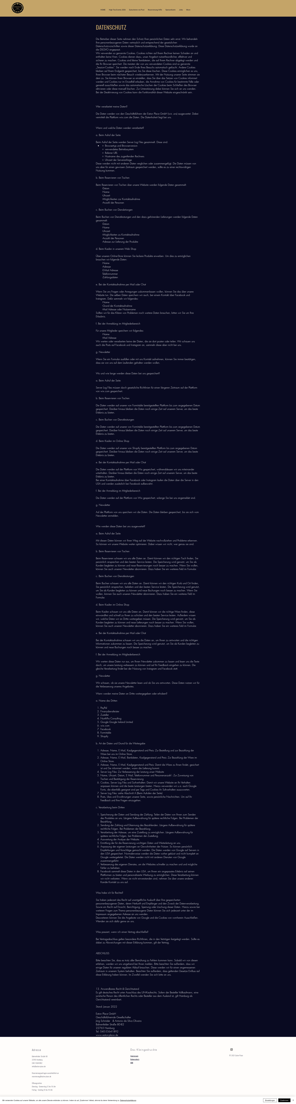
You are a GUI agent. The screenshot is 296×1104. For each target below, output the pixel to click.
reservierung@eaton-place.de (41, 1076)
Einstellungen (270, 1100)
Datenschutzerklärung (128, 1100)
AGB (131, 1062)
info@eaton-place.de (39, 1066)
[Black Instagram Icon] (231, 1049)
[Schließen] (293, 1100)
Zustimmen (284, 1100)
